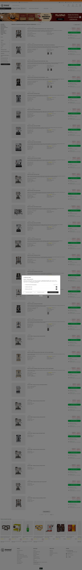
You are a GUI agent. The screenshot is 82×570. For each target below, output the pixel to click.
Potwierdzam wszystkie (53, 292)
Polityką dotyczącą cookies (45, 280)
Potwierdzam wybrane (29, 292)
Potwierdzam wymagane (40, 292)
